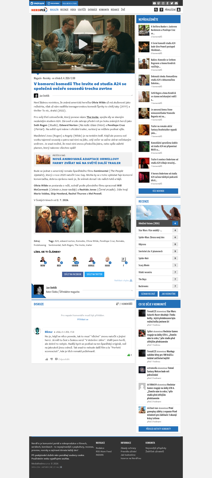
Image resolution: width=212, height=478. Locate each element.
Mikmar (49, 332)
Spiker (150, 331)
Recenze (64, 10)
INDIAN (100, 454)
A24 (57, 241)
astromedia (152, 368)
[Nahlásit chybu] (61, 467)
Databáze (92, 10)
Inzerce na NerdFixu (131, 458)
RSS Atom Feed (103, 451)
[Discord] (176, 3)
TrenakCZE (151, 311)
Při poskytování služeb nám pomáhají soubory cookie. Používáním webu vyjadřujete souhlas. (58, 456)
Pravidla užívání (128, 451)
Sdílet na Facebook (72, 274)
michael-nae (152, 408)
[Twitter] (172, 3)
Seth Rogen (67, 245)
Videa (73, 10)
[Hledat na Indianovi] (156, 9)
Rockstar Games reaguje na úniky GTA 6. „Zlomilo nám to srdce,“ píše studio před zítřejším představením (162, 336)
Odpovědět (64, 359)
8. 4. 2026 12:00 (63, 78)
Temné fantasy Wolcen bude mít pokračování (160, 371)
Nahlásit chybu (122, 280)
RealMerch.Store (70, 3)
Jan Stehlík (44, 96)
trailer (89, 245)
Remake (120, 241)
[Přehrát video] (83, 44)
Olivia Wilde (92, 241)
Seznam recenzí (148, 294)
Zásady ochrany (128, 447)
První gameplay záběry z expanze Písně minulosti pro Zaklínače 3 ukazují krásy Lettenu (162, 413)
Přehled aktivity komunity (158, 429)
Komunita (104, 10)
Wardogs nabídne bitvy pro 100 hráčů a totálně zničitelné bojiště (161, 354)
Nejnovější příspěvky (156, 447)
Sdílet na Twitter (94, 274)
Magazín (54, 10)
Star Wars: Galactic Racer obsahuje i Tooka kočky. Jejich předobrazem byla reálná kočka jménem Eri (161, 316)
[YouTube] (154, 3)
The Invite (80, 245)
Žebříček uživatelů (155, 451)
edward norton (67, 241)
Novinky (47, 78)
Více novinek (158, 191)
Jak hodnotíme (169, 294)
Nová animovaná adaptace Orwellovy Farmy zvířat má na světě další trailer (87, 161)
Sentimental (55, 245)
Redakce (115, 10)
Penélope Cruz (107, 241)
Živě (123, 10)
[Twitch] (159, 3)
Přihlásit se (82, 319)
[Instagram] (163, 3)
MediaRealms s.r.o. (41, 463)
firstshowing (40, 245)
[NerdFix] (39, 9)
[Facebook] (167, 3)
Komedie (80, 241)
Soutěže (82, 10)
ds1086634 (152, 384)
